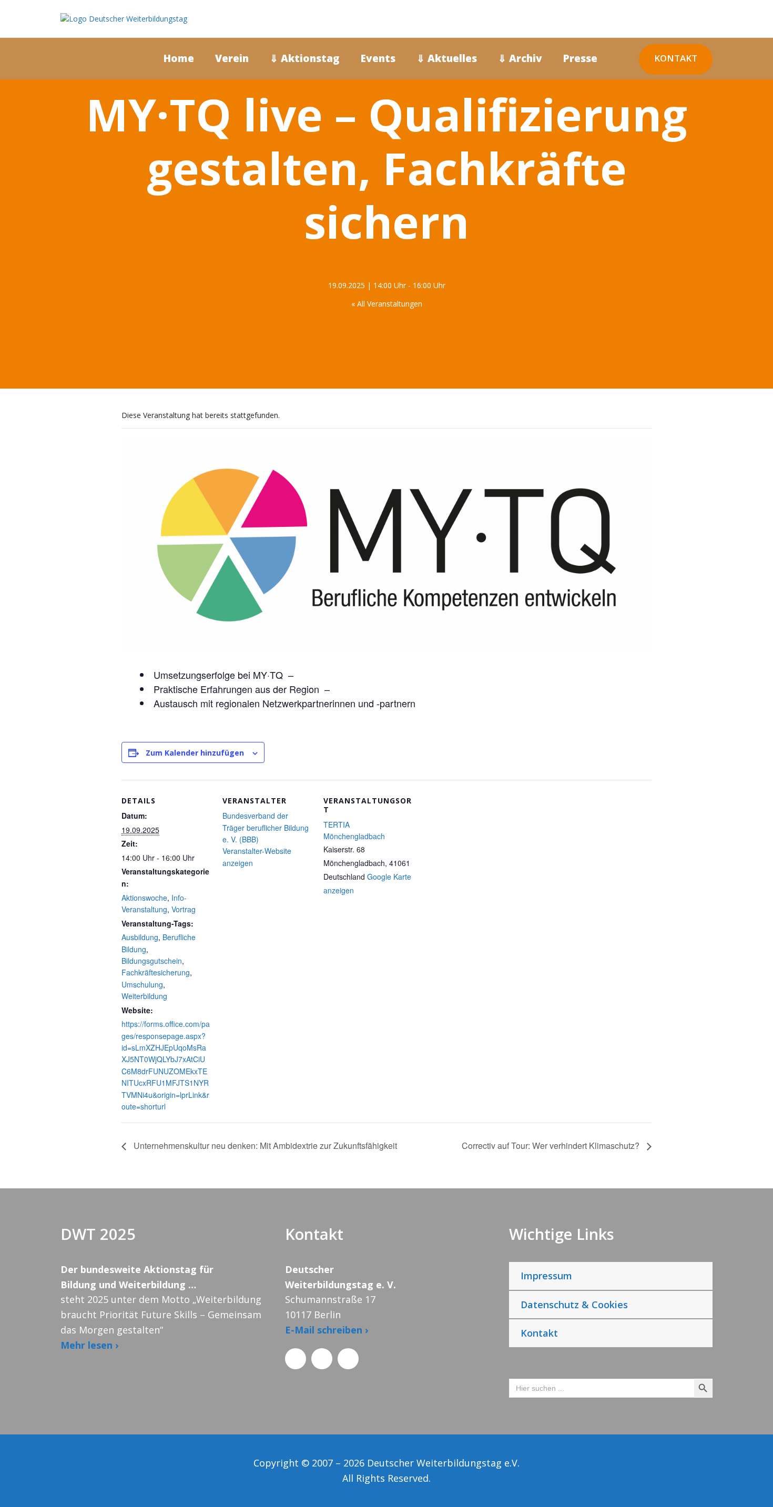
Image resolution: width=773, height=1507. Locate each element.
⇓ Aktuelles (446, 58)
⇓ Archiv (520, 58)
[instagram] (749, 692)
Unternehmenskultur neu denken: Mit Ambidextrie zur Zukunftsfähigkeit (264, 1145)
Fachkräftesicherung (155, 972)
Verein (232, 58)
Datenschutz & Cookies (574, 1304)
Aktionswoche (144, 897)
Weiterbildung (144, 996)
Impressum (546, 1275)
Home (179, 58)
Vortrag (183, 909)
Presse (580, 58)
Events (378, 58)
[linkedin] (749, 729)
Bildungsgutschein (151, 960)
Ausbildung (139, 937)
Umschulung (142, 984)
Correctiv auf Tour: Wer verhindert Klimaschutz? (552, 1145)
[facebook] (749, 747)
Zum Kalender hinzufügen (195, 753)
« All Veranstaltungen (386, 304)
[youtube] (749, 711)
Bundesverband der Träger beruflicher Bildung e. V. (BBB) (265, 827)
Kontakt (675, 58)
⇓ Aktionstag (305, 58)
